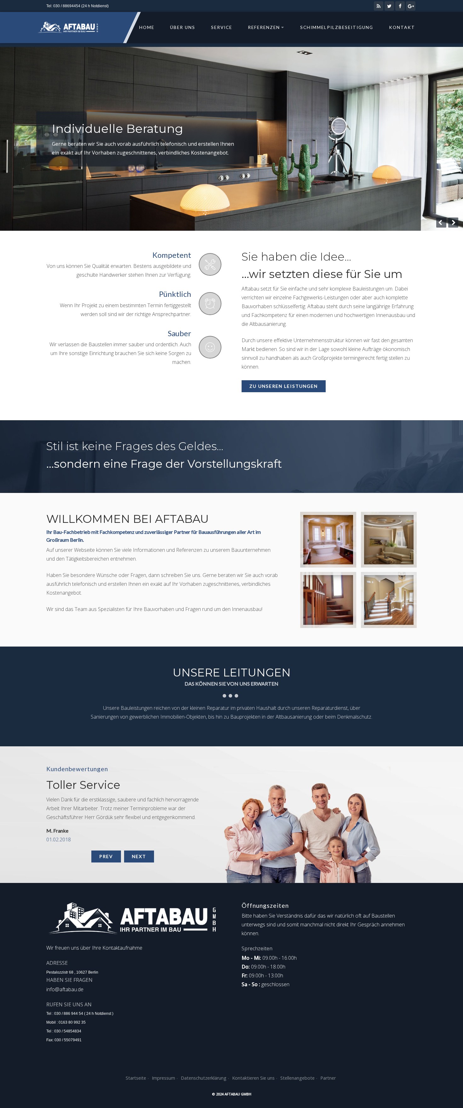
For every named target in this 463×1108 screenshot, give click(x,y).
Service (221, 27)
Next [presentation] (139, 856)
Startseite (136, 1078)
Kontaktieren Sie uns (253, 1078)
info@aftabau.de (64, 989)
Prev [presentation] (106, 856)
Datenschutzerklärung (203, 1078)
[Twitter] (389, 6)
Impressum (163, 1078)
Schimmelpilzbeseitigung (336, 27)
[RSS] (378, 6)
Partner (328, 1078)
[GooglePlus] (410, 6)
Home (146, 27)
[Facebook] (400, 6)
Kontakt (402, 27)
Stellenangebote (297, 1078)
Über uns (182, 27)
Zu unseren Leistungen (283, 386)
